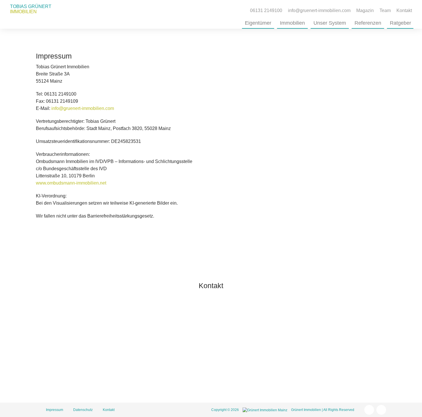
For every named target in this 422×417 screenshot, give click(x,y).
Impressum (54, 410)
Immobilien (292, 23)
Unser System (329, 23)
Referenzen (368, 23)
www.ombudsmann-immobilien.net (71, 183)
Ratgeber (400, 23)
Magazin (365, 10)
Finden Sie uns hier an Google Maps (277, 381)
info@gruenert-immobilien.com (82, 108)
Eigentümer (258, 23)
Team (385, 10)
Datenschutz (83, 410)
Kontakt (404, 10)
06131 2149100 (256, 342)
